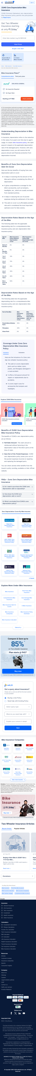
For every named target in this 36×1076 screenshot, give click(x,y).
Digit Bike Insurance (18, 749)
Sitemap (3, 975)
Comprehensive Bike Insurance (9, 598)
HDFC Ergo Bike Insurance (29, 749)
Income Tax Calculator (7, 929)
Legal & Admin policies (7, 980)
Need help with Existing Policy (18, 701)
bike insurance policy (20, 142)
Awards (3, 963)
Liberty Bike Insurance (29, 761)
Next (18, 728)
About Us (4, 972)
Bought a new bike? (18, 48)
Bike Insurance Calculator (9, 620)
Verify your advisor (6, 987)
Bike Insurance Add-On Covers (9, 605)
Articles (3, 956)
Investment (7, 913)
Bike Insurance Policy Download (27, 612)
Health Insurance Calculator (9, 941)
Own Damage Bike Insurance (26, 598)
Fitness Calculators (9, 927)
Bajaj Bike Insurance (6, 749)
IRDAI (2, 1021)
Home (2, 66)
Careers (3, 977)
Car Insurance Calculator (8, 946)
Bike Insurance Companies (9, 612)
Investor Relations (6, 989)
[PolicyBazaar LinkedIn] (19, 1013)
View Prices (18, 44)
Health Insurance (8, 915)
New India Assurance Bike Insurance (18, 773)
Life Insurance (8, 908)
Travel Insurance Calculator (9, 944)
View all (17, 627)
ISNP (2, 982)
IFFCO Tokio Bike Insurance (6, 761)
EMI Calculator (5, 934)
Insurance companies (7, 960)
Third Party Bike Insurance (26, 591)
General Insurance (9, 905)
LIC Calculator (5, 937)
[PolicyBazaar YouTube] (24, 1013)
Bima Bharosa (8, 1021)
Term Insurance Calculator (8, 932)
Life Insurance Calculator (8, 939)
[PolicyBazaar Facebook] (11, 1013)
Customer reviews (6, 958)
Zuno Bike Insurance (17, 66)
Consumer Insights (6, 965)
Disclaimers (7, 876)
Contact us (4, 984)
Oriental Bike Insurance (29, 772)
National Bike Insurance (6, 772)
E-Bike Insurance (26, 605)
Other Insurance (8, 917)
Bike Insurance (8, 66)
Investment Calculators (10, 924)
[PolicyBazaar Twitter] (15, 1013)
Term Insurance (8, 910)
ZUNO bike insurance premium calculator (10, 419)
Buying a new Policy (14, 698)
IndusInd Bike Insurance (18, 761)
